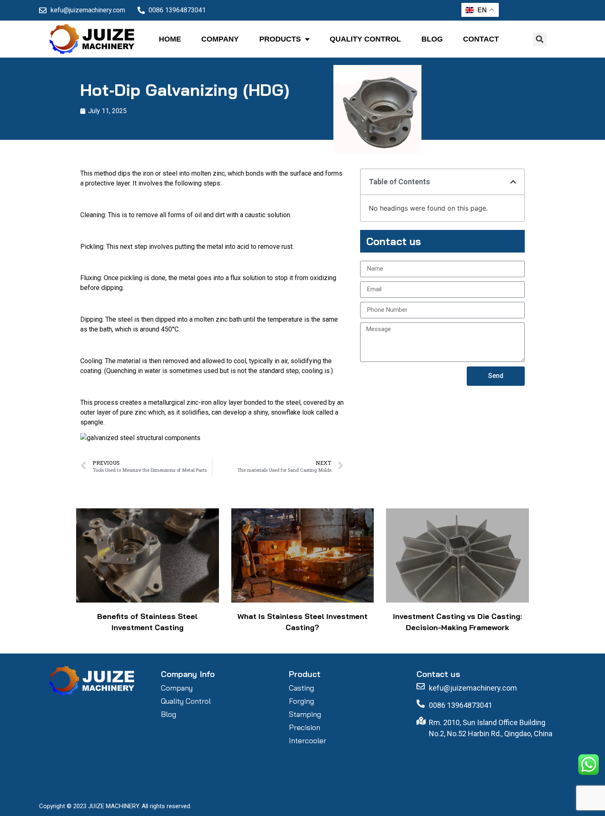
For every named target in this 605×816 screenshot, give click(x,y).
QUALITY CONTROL (365, 39)
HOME (170, 39)
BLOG (432, 39)
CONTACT (481, 39)
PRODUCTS (280, 39)
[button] (540, 39)
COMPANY (220, 39)
